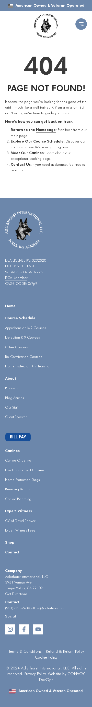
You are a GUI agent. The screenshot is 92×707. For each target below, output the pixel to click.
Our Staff (11, 407)
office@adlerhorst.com (48, 608)
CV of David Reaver (20, 521)
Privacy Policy (34, 673)
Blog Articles (14, 398)
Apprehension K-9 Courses (25, 328)
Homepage (46, 129)
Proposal (11, 388)
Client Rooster (16, 417)
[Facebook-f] (24, 629)
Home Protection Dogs (22, 480)
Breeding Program (18, 489)
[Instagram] (10, 629)
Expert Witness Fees (20, 530)
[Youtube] (38, 629)
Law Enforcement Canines (24, 470)
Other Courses (16, 347)
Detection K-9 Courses (22, 337)
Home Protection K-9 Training (27, 366)
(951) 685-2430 (17, 608)
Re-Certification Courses (23, 357)
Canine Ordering (18, 460)
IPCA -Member (16, 278)
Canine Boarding (18, 499)
